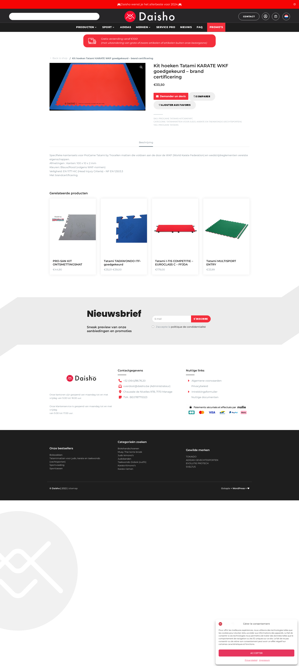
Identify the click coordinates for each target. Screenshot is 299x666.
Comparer (203, 96)
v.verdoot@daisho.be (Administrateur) (146, 386)
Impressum (264, 660)
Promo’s (216, 27)
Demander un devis (173, 96)
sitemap (73, 488)
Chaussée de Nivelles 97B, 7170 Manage (147, 391)
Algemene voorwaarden (206, 380)
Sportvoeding (57, 465)
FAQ (200, 27)
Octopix (225, 488)
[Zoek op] (95, 16)
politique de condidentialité (188, 326)
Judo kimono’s (126, 455)
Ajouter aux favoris (176, 105)
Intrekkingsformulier (204, 391)
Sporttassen (56, 468)
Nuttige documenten (204, 397)
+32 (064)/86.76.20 (134, 380)
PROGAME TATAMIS (168, 125)
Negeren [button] (294, 4)
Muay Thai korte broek (130, 452)
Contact (249, 16)
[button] (141, 67)
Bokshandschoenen (128, 448)
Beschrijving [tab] (146, 142)
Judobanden (124, 459)
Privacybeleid (251, 660)
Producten (85, 27)
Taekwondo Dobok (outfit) (132, 462)
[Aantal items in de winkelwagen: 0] (275, 16)
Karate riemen (125, 469)
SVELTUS (191, 466)
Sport (107, 27)
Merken (142, 27)
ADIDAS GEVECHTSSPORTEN (202, 460)
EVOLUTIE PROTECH (197, 463)
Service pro (165, 27)
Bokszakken (56, 455)
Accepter (256, 653)
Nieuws (186, 27)
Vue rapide (90, 252)
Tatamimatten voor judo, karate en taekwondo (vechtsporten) (204, 121)
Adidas (125, 27)
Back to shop (59, 58)
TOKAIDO (191, 456)
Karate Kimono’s (127, 465)
